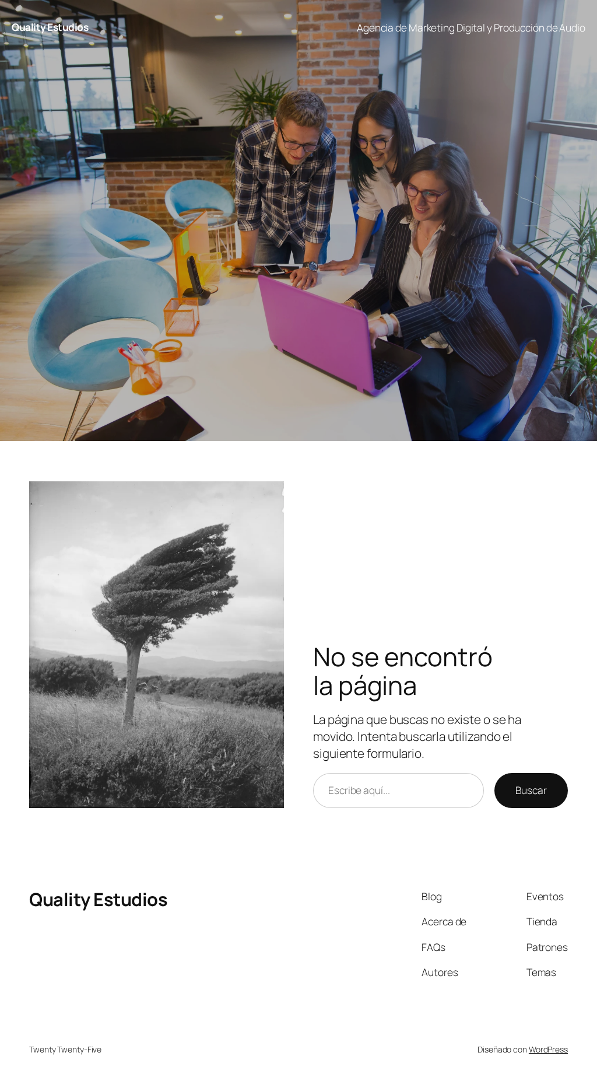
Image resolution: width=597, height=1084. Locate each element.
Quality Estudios (50, 27)
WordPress (548, 1049)
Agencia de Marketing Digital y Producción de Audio (471, 27)
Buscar (531, 790)
